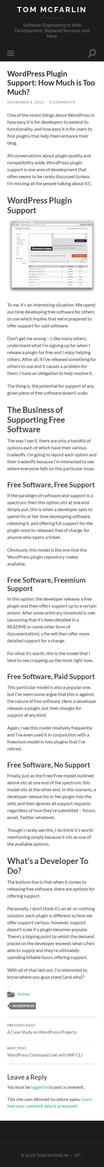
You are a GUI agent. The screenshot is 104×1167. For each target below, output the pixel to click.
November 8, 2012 (25, 102)
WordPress (23, 1006)
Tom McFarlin (52, 9)
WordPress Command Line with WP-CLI (45, 1051)
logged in (39, 1087)
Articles (24, 994)
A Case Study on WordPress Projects (42, 1029)
